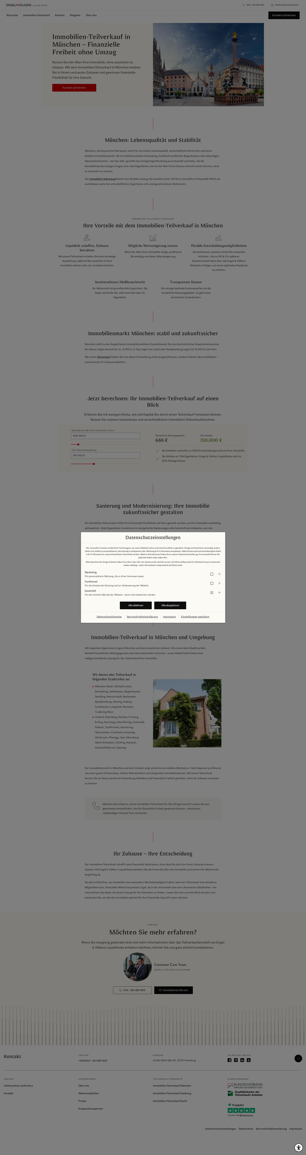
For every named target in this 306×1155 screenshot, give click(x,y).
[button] (153, 574)
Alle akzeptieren (170, 605)
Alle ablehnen (135, 605)
